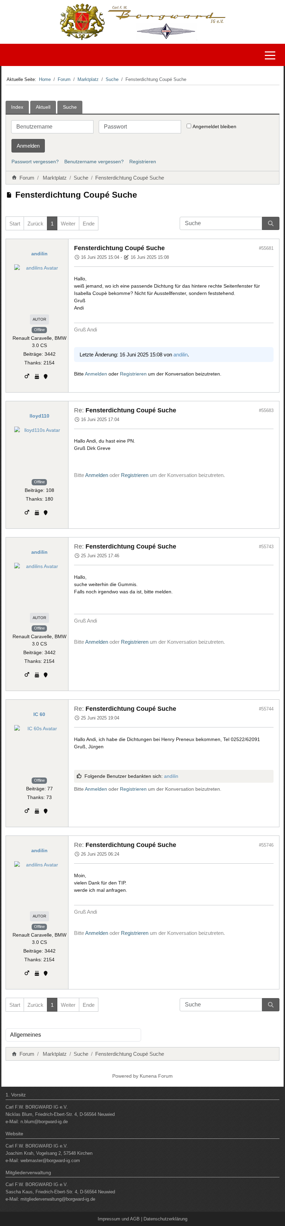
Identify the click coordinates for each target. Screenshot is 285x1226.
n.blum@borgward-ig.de (44, 1121)
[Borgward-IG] (7, 55)
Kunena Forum (156, 1076)
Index (17, 107)
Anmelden (28, 146)
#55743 (266, 546)
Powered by (125, 1076)
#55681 (266, 248)
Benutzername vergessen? (94, 161)
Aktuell (43, 107)
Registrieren (142, 161)
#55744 (266, 708)
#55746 (266, 845)
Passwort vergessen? (35, 161)
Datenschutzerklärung (165, 1218)
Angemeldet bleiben (214, 126)
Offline (39, 330)
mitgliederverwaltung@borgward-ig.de (58, 1199)
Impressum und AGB (119, 1218)
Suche (70, 107)
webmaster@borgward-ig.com (50, 1160)
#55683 (266, 410)
